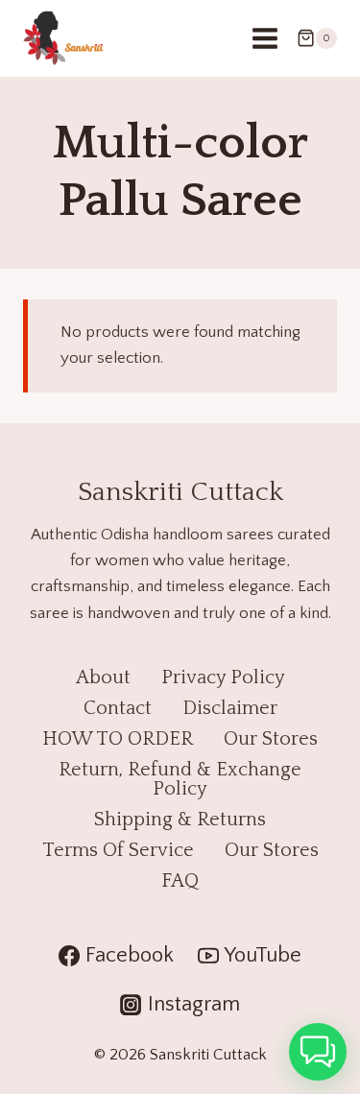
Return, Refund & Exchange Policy (180, 779)
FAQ (180, 881)
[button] (318, 1052)
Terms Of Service (118, 850)
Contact (118, 708)
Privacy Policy (223, 677)
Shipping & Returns (180, 819)
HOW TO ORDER (117, 738)
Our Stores (271, 738)
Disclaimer (229, 708)
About (103, 677)
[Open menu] (264, 38)
